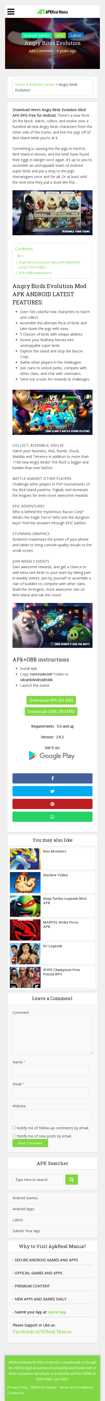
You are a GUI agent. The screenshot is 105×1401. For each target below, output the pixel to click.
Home (20, 84)
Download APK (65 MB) (51, 700)
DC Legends (52, 946)
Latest (76, 35)
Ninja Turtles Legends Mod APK (64, 900)
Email (18, 1084)
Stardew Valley (55, 875)
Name (19, 1062)
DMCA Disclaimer (44, 1387)
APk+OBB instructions (35, 273)
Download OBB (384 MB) (51, 711)
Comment (20, 1012)
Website (19, 1105)
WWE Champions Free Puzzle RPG (61, 971)
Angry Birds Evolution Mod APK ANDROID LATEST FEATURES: (49, 265)
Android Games (36, 35)
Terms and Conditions (76, 1387)
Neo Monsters (54, 851)
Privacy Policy (17, 1387)
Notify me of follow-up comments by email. (53, 1127)
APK (60, 35)
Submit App (56, 1312)
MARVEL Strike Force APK (60, 924)
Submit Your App (26, 1230)
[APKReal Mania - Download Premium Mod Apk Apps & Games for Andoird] (52, 10)
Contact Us (15, 1393)
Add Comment (41, 51)
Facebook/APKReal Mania (41, 1331)
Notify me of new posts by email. (44, 1136)
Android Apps (23, 1208)
